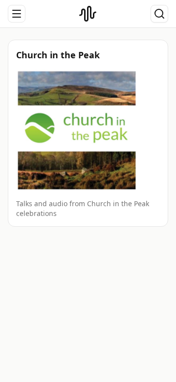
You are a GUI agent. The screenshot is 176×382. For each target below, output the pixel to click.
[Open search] (159, 14)
